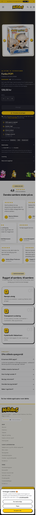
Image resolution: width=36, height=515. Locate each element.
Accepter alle (17, 510)
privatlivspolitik (23, 497)
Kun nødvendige (17, 501)
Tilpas (17, 506)
